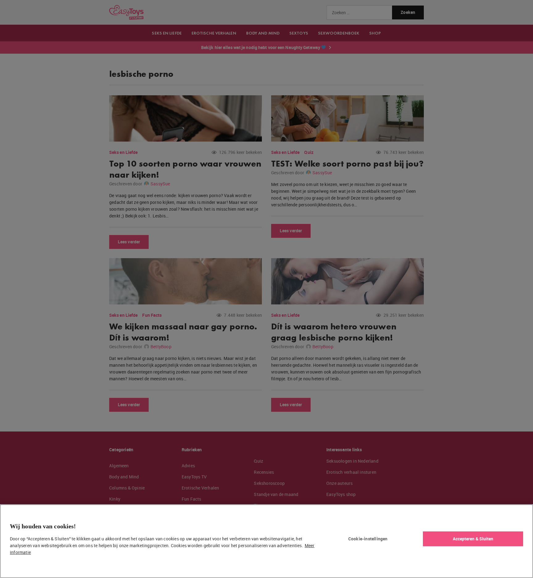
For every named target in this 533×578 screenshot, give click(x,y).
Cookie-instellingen (368, 539)
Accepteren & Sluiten (473, 539)
